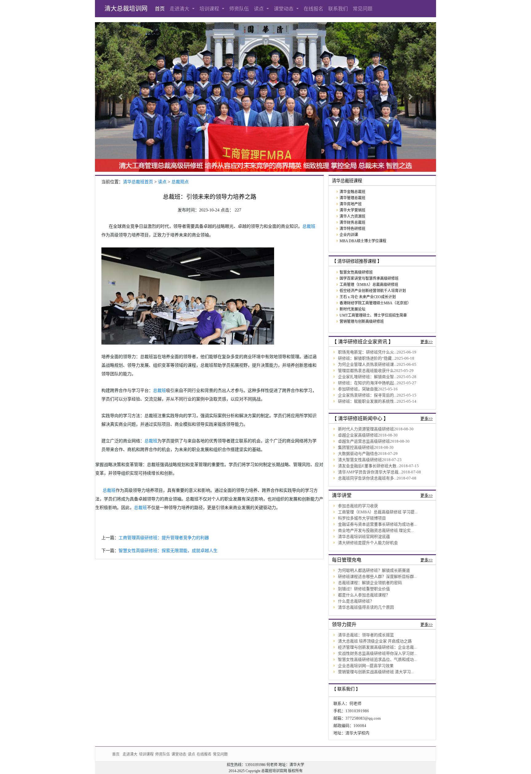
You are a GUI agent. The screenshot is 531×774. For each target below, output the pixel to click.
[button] (120, 97)
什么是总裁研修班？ (356, 601)
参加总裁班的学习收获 (358, 506)
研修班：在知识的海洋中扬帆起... (367, 383)
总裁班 (308, 226)
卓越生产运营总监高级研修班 (364, 441)
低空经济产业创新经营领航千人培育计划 (373, 291)
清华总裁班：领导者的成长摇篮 (366, 635)
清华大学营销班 (352, 210)
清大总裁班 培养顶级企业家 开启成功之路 (375, 641)
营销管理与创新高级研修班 (362, 321)
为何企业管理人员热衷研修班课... (367, 364)
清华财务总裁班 (352, 222)
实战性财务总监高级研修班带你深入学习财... (377, 653)
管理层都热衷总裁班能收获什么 (366, 371)
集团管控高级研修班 (356, 447)
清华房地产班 (351, 204)
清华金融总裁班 (352, 192)
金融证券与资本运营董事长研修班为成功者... (377, 524)
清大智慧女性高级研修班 (360, 460)
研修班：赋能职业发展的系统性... (367, 401)
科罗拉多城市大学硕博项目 (362, 518)
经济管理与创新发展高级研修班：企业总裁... (377, 647)
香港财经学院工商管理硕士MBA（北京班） (375, 303)
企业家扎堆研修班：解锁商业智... (367, 377)
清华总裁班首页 (138, 182)
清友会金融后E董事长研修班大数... (368, 466)
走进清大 (180, 9)
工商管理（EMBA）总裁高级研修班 (369, 284)
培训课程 (210, 9)
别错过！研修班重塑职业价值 (364, 589)
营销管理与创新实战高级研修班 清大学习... (376, 672)
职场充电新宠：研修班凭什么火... (367, 352)
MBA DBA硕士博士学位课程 (363, 241)
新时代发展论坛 (352, 309)
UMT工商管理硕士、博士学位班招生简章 (373, 315)
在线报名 (313, 9)
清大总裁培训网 (126, 8)
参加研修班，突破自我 (358, 389)
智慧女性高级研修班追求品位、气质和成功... (377, 660)
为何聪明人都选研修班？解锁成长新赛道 (374, 570)
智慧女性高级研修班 (356, 272)
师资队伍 (239, 9)
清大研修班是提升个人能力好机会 (368, 543)
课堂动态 (284, 9)
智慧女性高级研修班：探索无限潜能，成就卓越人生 (168, 550)
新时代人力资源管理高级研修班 (366, 429)
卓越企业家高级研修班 (358, 435)
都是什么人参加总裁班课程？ (364, 595)
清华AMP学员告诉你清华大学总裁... (369, 472)
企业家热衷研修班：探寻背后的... (367, 395)
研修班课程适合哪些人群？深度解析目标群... (377, 577)
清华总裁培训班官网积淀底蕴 (364, 537)
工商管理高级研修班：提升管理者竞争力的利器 (164, 537)
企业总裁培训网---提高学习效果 (366, 666)
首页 (160, 9)
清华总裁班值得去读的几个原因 (366, 607)
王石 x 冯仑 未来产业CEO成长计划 (368, 297)
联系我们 (338, 9)
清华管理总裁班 (352, 198)
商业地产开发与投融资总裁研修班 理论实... (376, 530)
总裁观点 (180, 182)
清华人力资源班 (352, 216)
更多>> (426, 342)
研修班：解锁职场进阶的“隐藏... (366, 358)
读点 (259, 9)
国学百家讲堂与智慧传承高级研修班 (369, 278)
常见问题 (362, 9)
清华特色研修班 (352, 229)
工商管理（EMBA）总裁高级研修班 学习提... (377, 512)
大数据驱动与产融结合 (358, 454)
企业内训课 (349, 235)
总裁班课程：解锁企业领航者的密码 (370, 583)
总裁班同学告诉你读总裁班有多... (367, 478)
